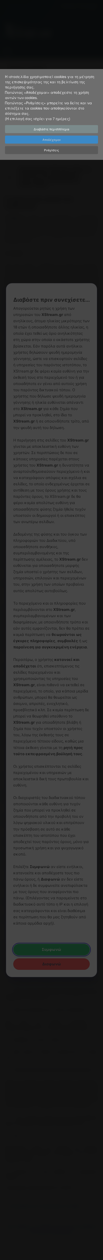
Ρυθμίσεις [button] (51, 150)
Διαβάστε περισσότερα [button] (51, 129)
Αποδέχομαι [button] (51, 139)
